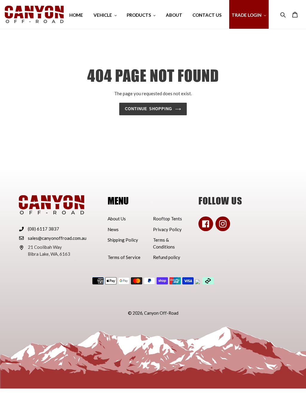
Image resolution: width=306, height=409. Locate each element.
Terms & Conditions (164, 243)
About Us (117, 218)
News (113, 229)
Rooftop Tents (167, 218)
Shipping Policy (123, 240)
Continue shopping (148, 109)
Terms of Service (124, 257)
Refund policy (166, 257)
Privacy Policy (167, 229)
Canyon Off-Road (161, 313)
